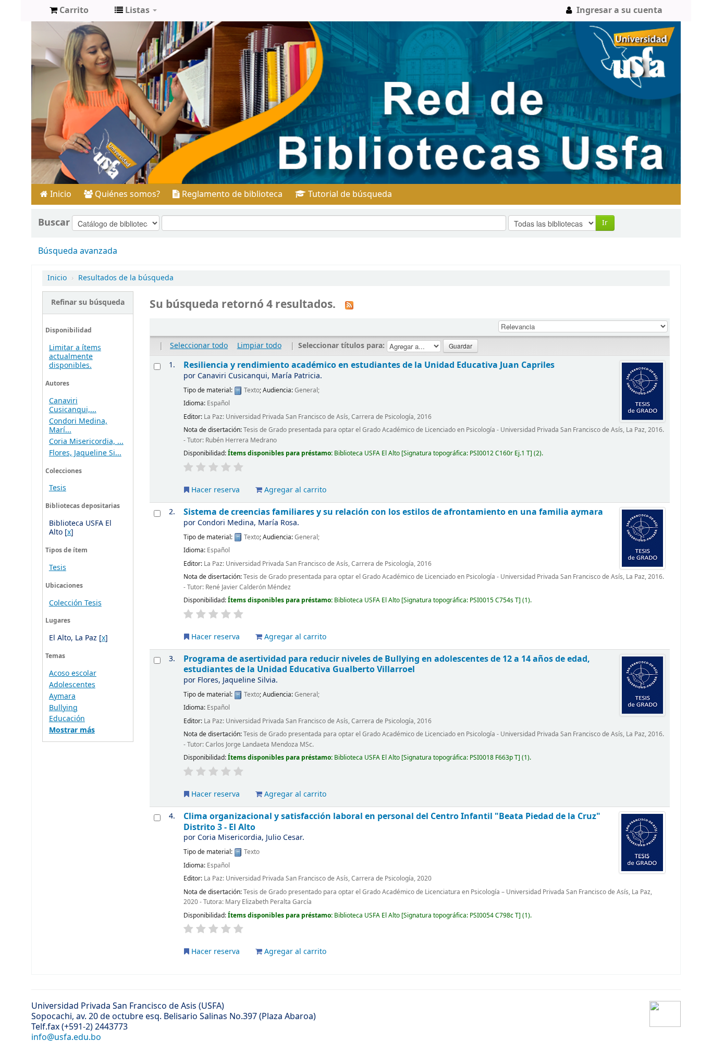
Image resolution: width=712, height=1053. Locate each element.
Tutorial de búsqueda (349, 194)
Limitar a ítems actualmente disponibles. (75, 356)
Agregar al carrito (294, 490)
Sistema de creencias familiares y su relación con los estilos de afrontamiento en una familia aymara (393, 512)
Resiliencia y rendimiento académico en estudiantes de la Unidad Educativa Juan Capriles (369, 365)
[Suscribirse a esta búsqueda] (349, 305)
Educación (67, 718)
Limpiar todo (259, 345)
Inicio (59, 194)
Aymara (62, 696)
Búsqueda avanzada (77, 251)
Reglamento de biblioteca (231, 194)
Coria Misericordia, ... (86, 441)
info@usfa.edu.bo (66, 1037)
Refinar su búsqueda (88, 302)
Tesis (57, 487)
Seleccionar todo (199, 345)
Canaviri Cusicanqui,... (72, 405)
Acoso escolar (72, 673)
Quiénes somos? (126, 194)
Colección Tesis (75, 603)
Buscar (54, 222)
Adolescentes (72, 684)
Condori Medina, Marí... (78, 426)
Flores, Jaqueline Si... (85, 453)
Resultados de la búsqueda (126, 277)
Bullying (63, 707)
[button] (69, 10)
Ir (605, 222)
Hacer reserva (214, 490)
